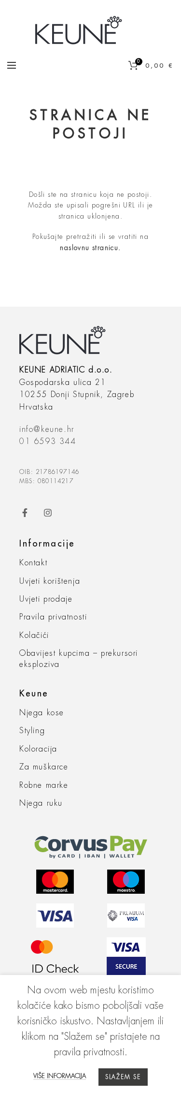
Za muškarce (44, 767)
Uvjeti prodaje (45, 599)
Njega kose (41, 713)
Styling (32, 731)
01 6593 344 (47, 441)
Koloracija (38, 749)
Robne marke (44, 785)
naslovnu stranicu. (90, 247)
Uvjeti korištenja (49, 581)
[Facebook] (29, 512)
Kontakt (33, 563)
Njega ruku (41, 803)
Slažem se (123, 1077)
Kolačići (34, 635)
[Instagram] (53, 512)
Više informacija (59, 1076)
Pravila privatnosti (53, 617)
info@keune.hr (46, 429)
